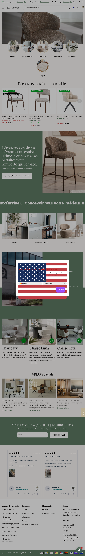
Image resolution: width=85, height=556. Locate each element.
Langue (45, 280)
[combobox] (23, 284)
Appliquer (60, 290)
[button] (65, 264)
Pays (19, 280)
